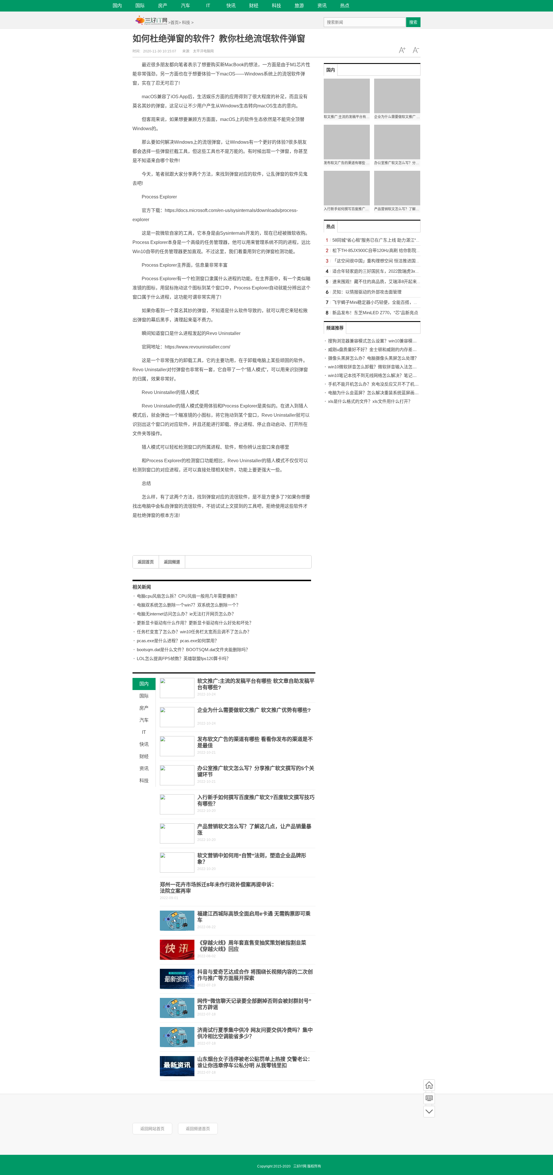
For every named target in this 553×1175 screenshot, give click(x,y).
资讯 (322, 5)
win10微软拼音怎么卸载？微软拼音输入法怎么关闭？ (379, 366)
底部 (429, 1111)
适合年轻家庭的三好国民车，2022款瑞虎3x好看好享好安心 (389, 271)
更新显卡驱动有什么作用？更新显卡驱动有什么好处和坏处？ (195, 622)
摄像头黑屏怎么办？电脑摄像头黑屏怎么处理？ (373, 358)
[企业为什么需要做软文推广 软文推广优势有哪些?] (177, 717)
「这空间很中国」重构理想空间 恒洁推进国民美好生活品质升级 (393, 260)
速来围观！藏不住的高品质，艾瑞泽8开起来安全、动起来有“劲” (393, 281)
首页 (175, 22)
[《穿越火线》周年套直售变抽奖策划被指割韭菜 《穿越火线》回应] (177, 950)
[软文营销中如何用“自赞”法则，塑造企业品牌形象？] (177, 862)
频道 (429, 1098)
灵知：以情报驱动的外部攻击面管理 (367, 291)
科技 (276, 5)
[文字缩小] (416, 50)
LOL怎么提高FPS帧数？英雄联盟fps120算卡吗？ (184, 658)
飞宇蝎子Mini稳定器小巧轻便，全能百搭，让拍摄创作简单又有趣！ (396, 302)
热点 (344, 5)
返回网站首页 (152, 1128)
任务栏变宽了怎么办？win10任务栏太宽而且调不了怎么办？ (194, 631)
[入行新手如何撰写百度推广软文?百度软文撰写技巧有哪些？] (177, 804)
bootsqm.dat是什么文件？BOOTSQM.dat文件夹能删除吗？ (193, 649)
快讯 (231, 5)
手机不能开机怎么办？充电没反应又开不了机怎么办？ (380, 384)
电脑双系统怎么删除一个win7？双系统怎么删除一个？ (188, 604)
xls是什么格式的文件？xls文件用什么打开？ (370, 401)
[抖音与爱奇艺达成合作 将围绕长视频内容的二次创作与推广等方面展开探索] (177, 979)
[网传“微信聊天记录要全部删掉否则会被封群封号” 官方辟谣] (177, 1008)
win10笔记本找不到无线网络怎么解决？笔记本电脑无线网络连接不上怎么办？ (402, 375)
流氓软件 (170, 528)
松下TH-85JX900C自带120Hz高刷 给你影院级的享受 (382, 250)
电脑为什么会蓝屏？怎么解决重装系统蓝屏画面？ (375, 392)
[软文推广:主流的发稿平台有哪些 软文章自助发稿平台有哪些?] (177, 688)
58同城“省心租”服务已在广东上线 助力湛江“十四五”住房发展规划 (394, 240)
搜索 (413, 22)
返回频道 (172, 562)
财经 (253, 5)
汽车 (185, 5)
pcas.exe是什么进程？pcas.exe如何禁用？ (178, 640)
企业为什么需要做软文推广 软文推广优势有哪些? (254, 710)
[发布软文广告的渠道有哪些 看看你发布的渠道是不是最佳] (177, 746)
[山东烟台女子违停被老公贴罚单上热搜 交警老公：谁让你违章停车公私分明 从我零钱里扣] (177, 1066)
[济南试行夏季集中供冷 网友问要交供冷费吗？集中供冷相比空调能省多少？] (177, 1037)
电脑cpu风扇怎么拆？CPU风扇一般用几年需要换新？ (188, 596)
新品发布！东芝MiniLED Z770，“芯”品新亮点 (375, 312)
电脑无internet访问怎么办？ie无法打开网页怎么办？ (186, 613)
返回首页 (146, 562)
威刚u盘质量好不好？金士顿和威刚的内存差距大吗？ (379, 349)
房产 (162, 5)
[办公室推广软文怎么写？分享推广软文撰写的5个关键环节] (177, 775)
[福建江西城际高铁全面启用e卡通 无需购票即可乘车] (177, 921)
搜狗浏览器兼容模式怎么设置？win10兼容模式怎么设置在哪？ (387, 340)
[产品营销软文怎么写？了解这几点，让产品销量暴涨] (177, 833)
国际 (140, 5)
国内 (117, 5)
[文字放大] (402, 50)
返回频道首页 (198, 1128)
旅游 (299, 5)
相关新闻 (141, 587)
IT (208, 5)
